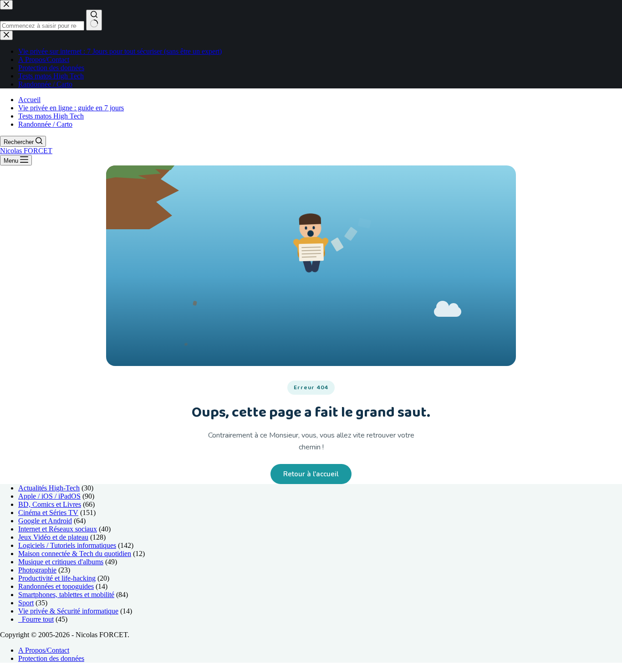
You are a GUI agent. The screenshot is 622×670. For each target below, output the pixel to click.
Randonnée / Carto (45, 124)
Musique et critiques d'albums (60, 562)
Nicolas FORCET (26, 151)
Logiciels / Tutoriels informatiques (67, 545)
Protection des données (51, 658)
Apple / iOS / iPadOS (49, 496)
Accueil (29, 99)
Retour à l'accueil (311, 474)
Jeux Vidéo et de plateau (53, 537)
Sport (26, 603)
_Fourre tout (36, 619)
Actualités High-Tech (49, 488)
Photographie (37, 570)
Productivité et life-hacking (57, 578)
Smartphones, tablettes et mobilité (66, 594)
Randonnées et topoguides (56, 586)
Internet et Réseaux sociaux (57, 529)
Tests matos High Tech (51, 116)
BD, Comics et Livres (49, 504)
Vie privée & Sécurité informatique (68, 611)
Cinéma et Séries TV (48, 512)
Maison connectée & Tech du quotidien (74, 553)
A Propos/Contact (43, 650)
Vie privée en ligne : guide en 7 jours (71, 108)
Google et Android (45, 521)
